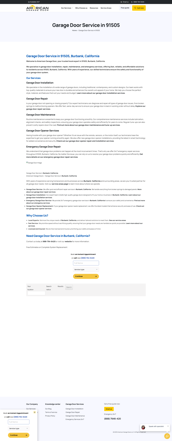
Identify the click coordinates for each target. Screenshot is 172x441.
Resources (94, 8)
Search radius (48, 288)
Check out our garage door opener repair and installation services (85, 141)
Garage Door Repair (37, 98)
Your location (30, 288)
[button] (34, 412)
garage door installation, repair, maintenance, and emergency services (71, 67)
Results (60, 286)
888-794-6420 (49, 241)
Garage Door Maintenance (40, 114)
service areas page (60, 184)
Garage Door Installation (39, 82)
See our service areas (117, 220)
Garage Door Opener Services (42, 130)
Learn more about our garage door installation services (101, 93)
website (68, 241)
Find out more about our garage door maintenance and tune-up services (88, 125)
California (54, 173)
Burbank (46, 173)
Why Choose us (81, 8)
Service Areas (106, 8)
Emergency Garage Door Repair (43, 146)
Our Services (66, 8)
